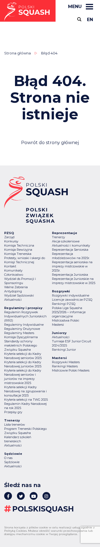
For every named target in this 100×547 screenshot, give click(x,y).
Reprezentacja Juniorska (70, 275)
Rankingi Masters (65, 366)
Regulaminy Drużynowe (22, 329)
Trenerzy (58, 237)
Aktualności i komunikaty (71, 245)
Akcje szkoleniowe (65, 241)
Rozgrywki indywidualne (70, 295)
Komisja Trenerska (17, 254)
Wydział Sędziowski (19, 295)
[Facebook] (8, 496)
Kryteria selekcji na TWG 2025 (26, 400)
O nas (8, 458)
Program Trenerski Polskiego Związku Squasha (25, 431)
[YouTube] (34, 496)
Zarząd (9, 237)
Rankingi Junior (64, 350)
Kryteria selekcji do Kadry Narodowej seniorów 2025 (23, 356)
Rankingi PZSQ (63, 304)
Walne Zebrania (16, 287)
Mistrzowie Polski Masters (70, 370)
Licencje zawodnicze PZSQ (72, 300)
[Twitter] (21, 496)
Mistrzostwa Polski (65, 320)
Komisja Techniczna (19, 245)
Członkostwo (13, 275)
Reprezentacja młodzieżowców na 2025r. (71, 256)
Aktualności (13, 300)
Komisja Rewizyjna (18, 250)
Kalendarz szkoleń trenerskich (17, 439)
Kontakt (10, 266)
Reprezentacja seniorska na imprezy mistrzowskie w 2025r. (72, 266)
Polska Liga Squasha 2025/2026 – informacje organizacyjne (69, 312)
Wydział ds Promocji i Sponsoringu (20, 281)
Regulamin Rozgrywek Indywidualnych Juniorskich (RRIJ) (25, 316)
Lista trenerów (14, 424)
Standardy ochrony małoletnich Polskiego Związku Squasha (20, 345)
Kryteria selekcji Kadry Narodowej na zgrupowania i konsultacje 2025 (25, 391)
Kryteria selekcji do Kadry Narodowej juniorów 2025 (22, 364)
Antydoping (13, 291)
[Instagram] (46, 496)
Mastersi (58, 325)
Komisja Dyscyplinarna (21, 337)
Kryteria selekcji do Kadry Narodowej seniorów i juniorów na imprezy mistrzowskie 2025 (22, 376)
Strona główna (17, 53)
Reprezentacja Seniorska (70, 250)
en (90, 19)
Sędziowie (11, 462)
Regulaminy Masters (19, 333)
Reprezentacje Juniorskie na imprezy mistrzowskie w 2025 (73, 281)
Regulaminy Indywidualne (24, 325)
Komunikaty (13, 270)
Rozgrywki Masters (66, 362)
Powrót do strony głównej (50, 142)
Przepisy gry (13, 412)
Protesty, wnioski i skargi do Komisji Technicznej (24, 260)
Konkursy (11, 241)
